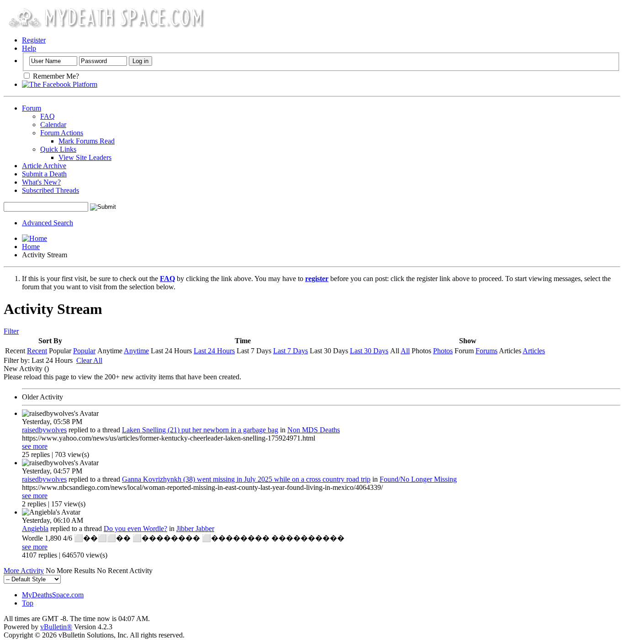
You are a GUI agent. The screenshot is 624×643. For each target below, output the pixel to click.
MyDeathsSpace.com (53, 595)
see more (35, 446)
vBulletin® (56, 627)
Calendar (53, 124)
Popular (84, 351)
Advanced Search (47, 223)
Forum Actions (61, 133)
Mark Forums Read (86, 141)
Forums (486, 351)
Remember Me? (55, 76)
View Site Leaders (84, 157)
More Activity (24, 570)
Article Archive (44, 166)
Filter (11, 331)
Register (34, 40)
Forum (31, 108)
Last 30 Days (369, 351)
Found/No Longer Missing (418, 479)
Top (27, 603)
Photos (443, 351)
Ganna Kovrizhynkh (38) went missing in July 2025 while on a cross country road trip (246, 479)
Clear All (89, 360)
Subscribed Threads (50, 190)
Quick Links (58, 149)
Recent (37, 351)
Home (31, 246)
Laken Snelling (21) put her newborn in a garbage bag (200, 430)
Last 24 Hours (214, 351)
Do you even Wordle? (135, 528)
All (405, 351)
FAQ (47, 116)
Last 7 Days (290, 351)
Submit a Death (44, 174)
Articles (534, 351)
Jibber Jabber (195, 528)
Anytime (136, 351)
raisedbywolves (44, 430)
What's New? (41, 182)
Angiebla (35, 528)
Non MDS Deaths (313, 430)
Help (29, 48)
